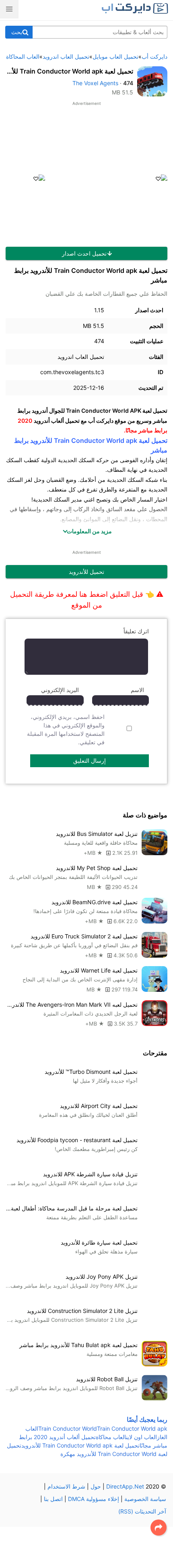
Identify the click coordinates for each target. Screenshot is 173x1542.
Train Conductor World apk (132, 1428)
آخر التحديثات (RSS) (142, 1511)
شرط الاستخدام (66, 1486)
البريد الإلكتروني (60, 689)
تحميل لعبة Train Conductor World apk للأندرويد (80, 1445)
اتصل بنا (53, 1498)
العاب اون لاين (141, 1436)
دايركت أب (100, 420)
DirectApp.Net (125, 1486)
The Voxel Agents (95, 83)
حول (96, 1486)
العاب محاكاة (111, 1436)
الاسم (137, 689)
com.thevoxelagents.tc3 (72, 372)
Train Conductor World (67, 1428)
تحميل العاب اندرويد (81, 356)
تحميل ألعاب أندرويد (57, 420)
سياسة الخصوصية (145, 1498)
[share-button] (158, 1527)
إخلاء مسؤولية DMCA (93, 1498)
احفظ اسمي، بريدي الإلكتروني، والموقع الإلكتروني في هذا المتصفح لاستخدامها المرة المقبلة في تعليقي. (66, 729)
